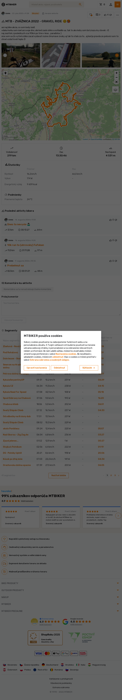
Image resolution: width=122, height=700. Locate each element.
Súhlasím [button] (88, 368)
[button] (57, 357)
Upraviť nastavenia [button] (37, 368)
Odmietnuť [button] (59, 368)
